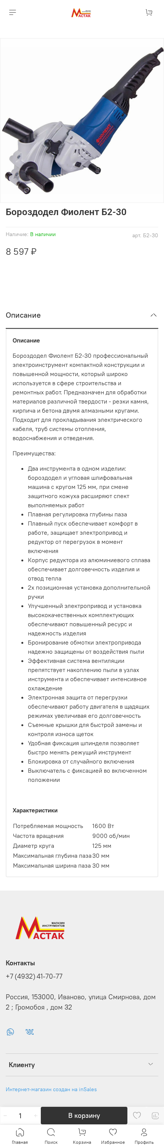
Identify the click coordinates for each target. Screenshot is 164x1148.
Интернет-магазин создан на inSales (51, 1089)
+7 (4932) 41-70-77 (34, 976)
